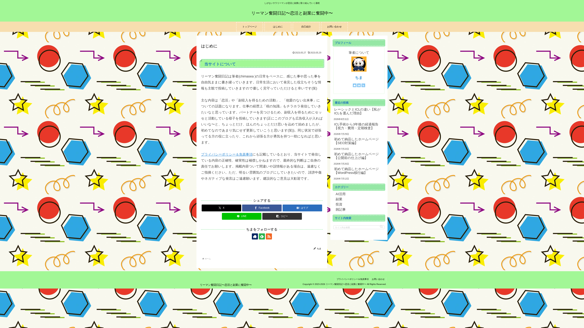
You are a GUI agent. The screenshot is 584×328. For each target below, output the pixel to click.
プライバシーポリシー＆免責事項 (226, 154)
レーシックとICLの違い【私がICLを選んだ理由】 (357, 111)
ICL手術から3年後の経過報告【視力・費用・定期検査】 (356, 126)
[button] (282, 216)
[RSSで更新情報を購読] (269, 236)
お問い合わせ (378, 279)
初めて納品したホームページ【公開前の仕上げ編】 (356, 156)
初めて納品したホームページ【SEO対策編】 (356, 141)
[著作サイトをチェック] (255, 236)
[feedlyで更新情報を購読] (262, 236)
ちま (359, 77)
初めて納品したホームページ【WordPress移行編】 (356, 170)
